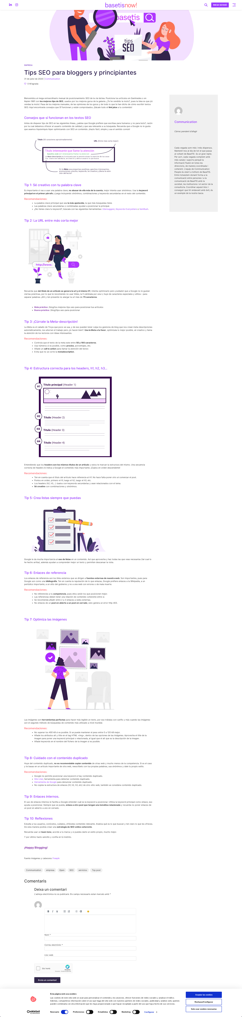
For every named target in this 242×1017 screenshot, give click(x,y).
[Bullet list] (64, 911)
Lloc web (48, 955)
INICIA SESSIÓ (220, 5)
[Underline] (57, 911)
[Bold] (48, 911)
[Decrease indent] (76, 911)
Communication (185, 122)
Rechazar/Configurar (204, 1002)
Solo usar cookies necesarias (204, 1009)
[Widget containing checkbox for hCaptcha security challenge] (53, 968)
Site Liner (38, 779)
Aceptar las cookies (204, 995)
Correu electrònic (53, 945)
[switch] (89, 1012)
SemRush (143, 209)
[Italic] (53, 911)
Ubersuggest (108, 209)
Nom (47, 935)
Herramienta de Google (45, 782)
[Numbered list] (69, 911)
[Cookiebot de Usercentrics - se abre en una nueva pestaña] (33, 1012)
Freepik (56, 858)
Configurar (149, 1012)
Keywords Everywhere (126, 209)
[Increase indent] (81, 911)
